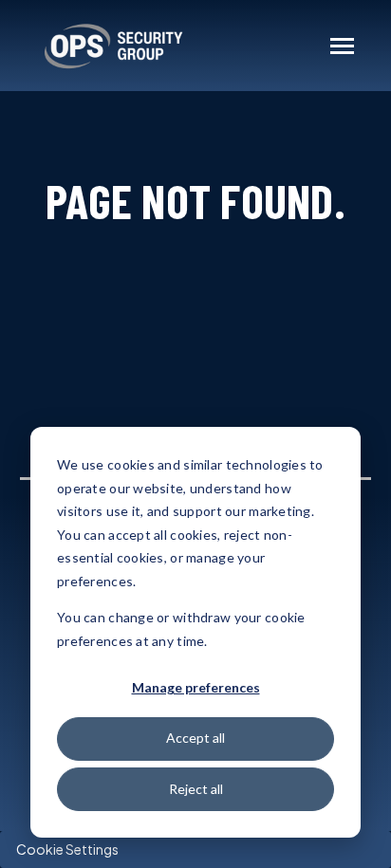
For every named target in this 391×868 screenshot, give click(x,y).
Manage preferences (196, 687)
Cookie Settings (67, 849)
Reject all (196, 789)
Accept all (195, 737)
